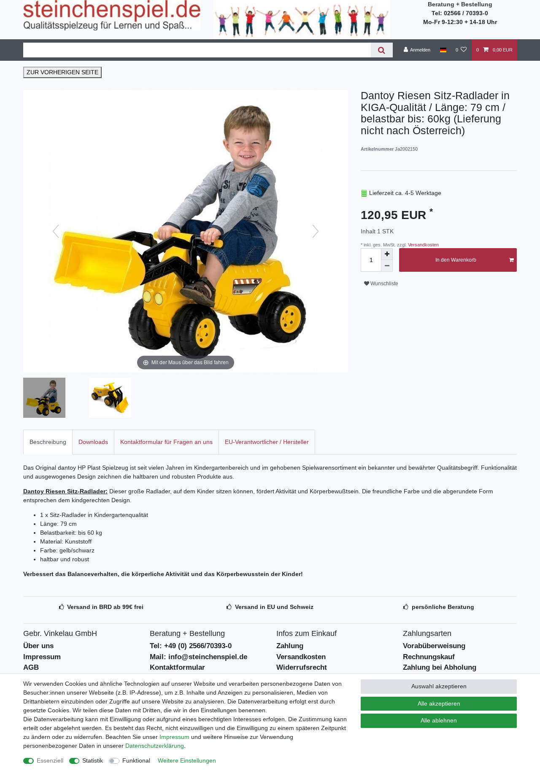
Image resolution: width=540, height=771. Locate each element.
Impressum (42, 657)
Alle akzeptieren (439, 703)
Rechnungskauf (429, 657)
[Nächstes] (315, 231)
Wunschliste (383, 284)
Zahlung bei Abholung (439, 667)
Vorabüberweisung (434, 646)
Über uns (38, 646)
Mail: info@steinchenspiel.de (198, 657)
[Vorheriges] (55, 231)
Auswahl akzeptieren (439, 686)
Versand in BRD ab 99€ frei (105, 606)
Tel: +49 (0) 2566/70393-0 (191, 646)
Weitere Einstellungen (187, 760)
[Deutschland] (443, 49)
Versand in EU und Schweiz (274, 606)
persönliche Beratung (443, 606)
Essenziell (50, 760)
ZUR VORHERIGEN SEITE (62, 72)
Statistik (92, 760)
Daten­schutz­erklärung (154, 745)
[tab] (48, 442)
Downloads (93, 441)
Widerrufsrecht (301, 667)
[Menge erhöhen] (387, 254)
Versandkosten (423, 244)
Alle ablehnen (439, 720)
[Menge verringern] (387, 266)
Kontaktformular (177, 667)
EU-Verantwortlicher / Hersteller (267, 441)
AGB (31, 667)
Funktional (136, 760)
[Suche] (381, 50)
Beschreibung (48, 441)
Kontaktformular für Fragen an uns (166, 441)
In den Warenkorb (455, 260)
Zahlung (289, 646)
